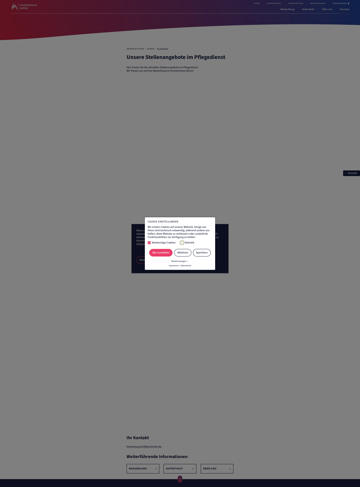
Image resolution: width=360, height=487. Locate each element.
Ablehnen (182, 253)
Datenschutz (186, 265)
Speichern (202, 253)
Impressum (173, 265)
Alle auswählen (160, 253)
